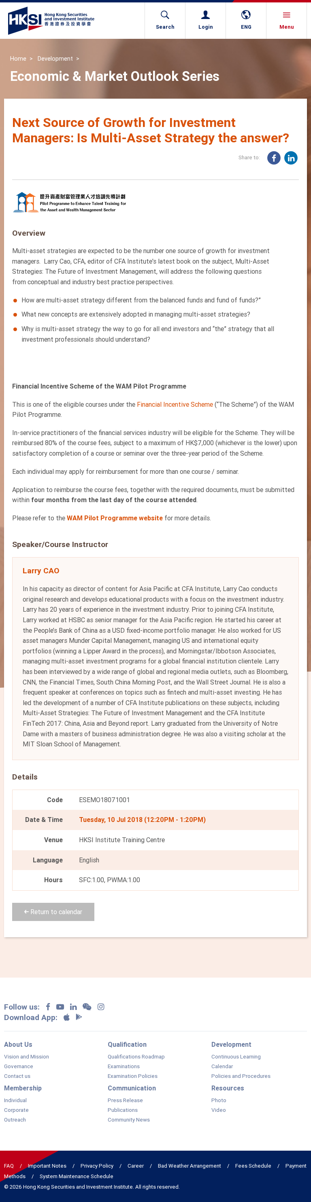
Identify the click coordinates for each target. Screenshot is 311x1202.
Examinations (124, 1066)
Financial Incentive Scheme (175, 404)
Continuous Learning (236, 1057)
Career (136, 1165)
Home (18, 58)
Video (218, 1110)
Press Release (125, 1100)
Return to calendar (55, 912)
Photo (218, 1100)
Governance (18, 1066)
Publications (123, 1110)
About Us (18, 1044)
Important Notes (47, 1165)
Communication (132, 1088)
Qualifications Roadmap (136, 1057)
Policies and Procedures (241, 1076)
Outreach (15, 1120)
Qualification (127, 1044)
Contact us (17, 1076)
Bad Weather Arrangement (189, 1165)
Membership (23, 1088)
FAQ (9, 1165)
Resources (227, 1088)
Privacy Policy (97, 1165)
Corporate (16, 1110)
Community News (129, 1120)
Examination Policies (133, 1076)
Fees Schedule (253, 1165)
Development (55, 58)
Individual (15, 1100)
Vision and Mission (26, 1057)
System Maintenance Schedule (76, 1176)
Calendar (222, 1066)
